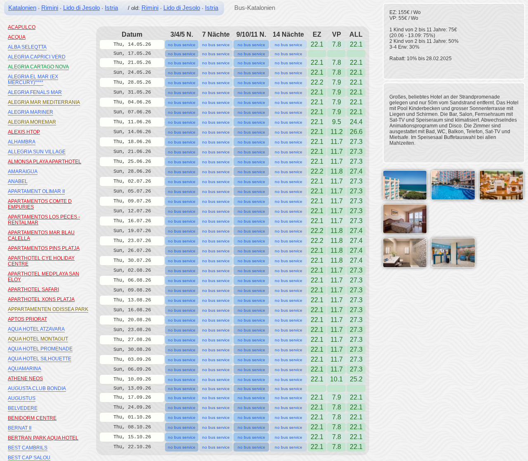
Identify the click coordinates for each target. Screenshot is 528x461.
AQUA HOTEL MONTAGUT (38, 339)
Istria (111, 7)
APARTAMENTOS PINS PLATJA (44, 248)
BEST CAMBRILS (27, 448)
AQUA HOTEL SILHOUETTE (39, 359)
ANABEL (18, 181)
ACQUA (17, 37)
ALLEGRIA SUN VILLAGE (37, 152)
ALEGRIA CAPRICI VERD (37, 57)
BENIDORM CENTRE (32, 418)
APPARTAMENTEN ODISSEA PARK (48, 309)
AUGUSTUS (21, 398)
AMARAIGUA (23, 171)
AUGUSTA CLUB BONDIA (37, 388)
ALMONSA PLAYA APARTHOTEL (44, 162)
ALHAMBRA (21, 142)
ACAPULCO (21, 27)
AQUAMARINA (24, 369)
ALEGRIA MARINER (30, 112)
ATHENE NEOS (25, 378)
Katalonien (22, 7)
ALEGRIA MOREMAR (32, 122)
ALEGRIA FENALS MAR (35, 92)
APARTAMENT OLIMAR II (36, 191)
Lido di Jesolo (81, 7)
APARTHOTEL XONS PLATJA (41, 299)
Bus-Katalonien (254, 7)
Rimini (49, 7)
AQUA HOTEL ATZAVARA (36, 329)
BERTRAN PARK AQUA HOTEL (43, 438)
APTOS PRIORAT (27, 319)
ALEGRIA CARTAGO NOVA (38, 67)
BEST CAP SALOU (29, 458)
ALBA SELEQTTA (27, 47)
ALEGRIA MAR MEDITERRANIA (44, 102)
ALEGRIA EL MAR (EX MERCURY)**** (33, 79)
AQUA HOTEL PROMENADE (40, 349)
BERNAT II (19, 428)
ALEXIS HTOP (24, 132)
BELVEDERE (23, 408)
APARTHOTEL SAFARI (33, 289)
